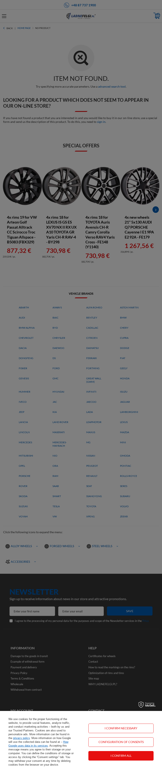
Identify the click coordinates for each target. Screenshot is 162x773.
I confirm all (121, 755)
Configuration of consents (121, 742)
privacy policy (21, 738)
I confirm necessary (121, 728)
